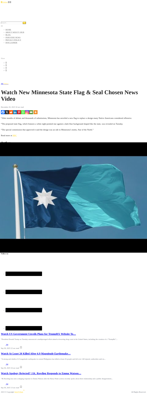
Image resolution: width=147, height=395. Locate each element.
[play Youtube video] (73, 197)
